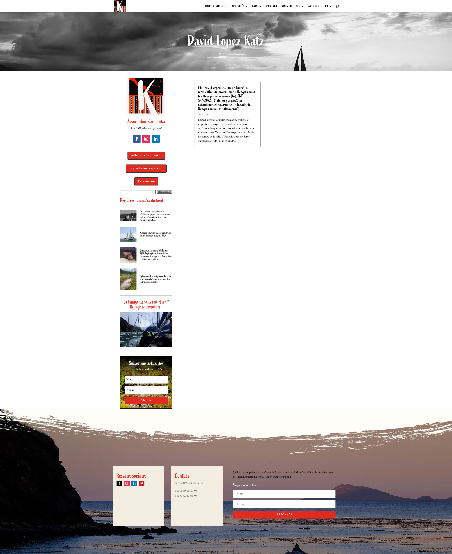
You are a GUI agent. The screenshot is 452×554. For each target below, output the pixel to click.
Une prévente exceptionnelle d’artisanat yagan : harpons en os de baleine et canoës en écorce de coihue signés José (156, 216)
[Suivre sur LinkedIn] (156, 139)
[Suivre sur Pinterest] (141, 483)
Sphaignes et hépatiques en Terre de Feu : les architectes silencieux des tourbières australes (155, 279)
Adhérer (313, 6)
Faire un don (146, 181)
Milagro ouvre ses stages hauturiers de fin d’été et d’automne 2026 (155, 234)
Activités (238, 6)
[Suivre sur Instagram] (146, 139)
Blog (255, 6)
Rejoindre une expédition (146, 168)
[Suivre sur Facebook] (137, 139)
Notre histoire (214, 6)
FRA (326, 6)
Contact (271, 6)
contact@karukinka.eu (189, 483)
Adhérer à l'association (146, 155)
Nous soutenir (291, 6)
